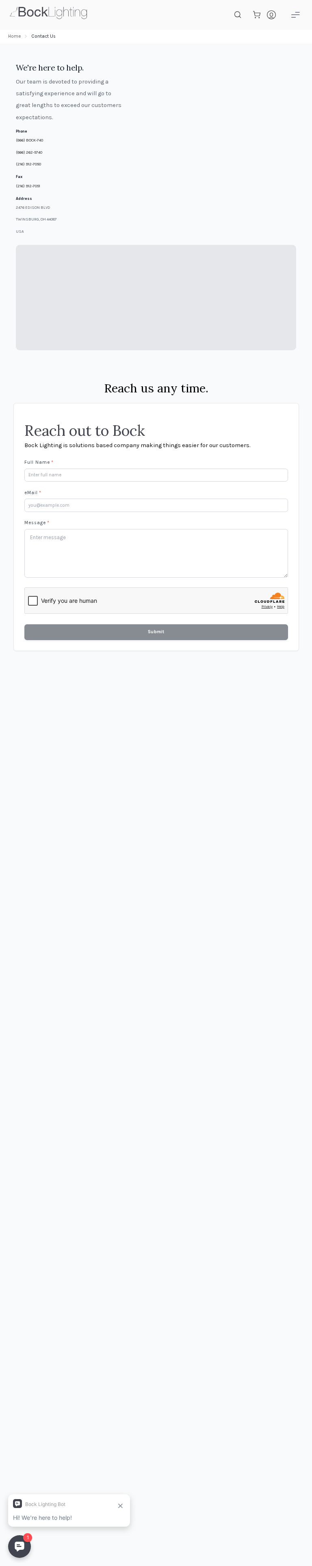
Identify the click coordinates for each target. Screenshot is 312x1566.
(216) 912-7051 (28, 186)
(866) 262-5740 (29, 152)
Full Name (39, 462)
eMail (32, 492)
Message (37, 522)
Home (14, 36)
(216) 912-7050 (28, 164)
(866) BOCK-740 (29, 140)
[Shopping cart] (257, 15)
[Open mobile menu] (295, 15)
